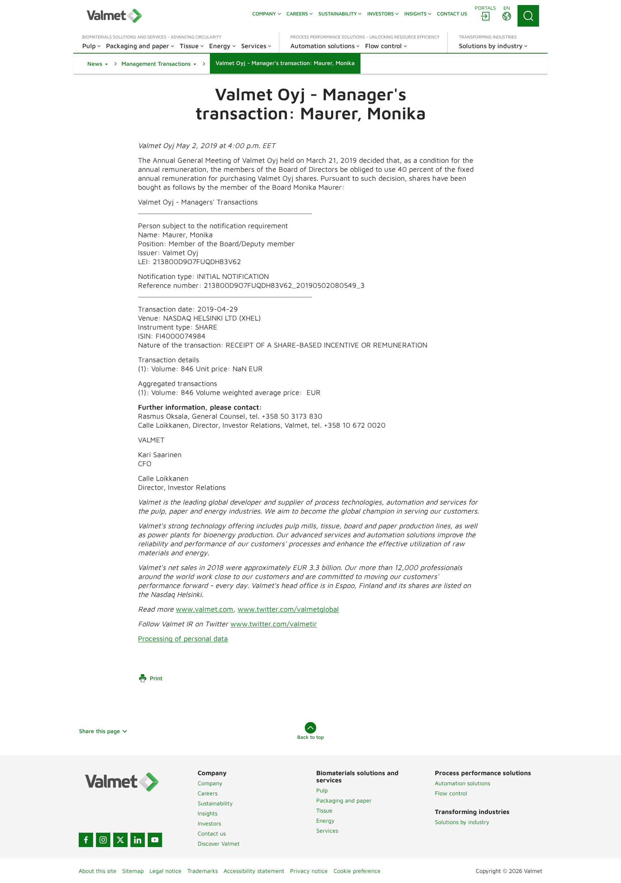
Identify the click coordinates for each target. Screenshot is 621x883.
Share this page (99, 731)
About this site (97, 871)
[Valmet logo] (114, 15)
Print (156, 678)
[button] (97, 63)
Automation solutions (462, 783)
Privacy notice (309, 871)
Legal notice (165, 871)
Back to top (310, 737)
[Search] (528, 16)
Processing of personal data (183, 638)
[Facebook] (86, 840)
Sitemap (133, 871)
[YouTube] (155, 840)
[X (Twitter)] (120, 840)
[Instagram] (103, 840)
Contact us (212, 833)
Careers (207, 793)
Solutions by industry (462, 822)
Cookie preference (357, 871)
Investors (209, 823)
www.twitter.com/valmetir (273, 624)
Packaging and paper (344, 800)
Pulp (322, 790)
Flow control (451, 793)
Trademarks (202, 871)
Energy (325, 820)
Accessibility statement (254, 871)
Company (210, 783)
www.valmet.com (204, 609)
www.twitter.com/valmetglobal (288, 609)
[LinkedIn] (137, 840)
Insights (207, 813)
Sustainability (215, 803)
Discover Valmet (219, 843)
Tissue (324, 810)
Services (327, 830)
